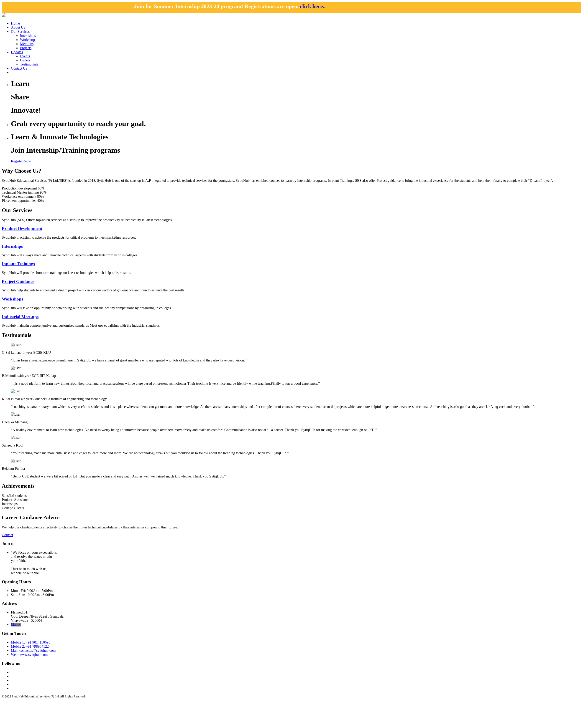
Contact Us (19, 68)
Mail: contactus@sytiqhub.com (33, 650)
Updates (17, 52)
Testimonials (29, 64)
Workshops (28, 40)
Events (25, 56)
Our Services (20, 31)
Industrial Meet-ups (20, 316)
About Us (18, 27)
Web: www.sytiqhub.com (29, 655)
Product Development (22, 228)
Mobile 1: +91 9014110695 (30, 642)
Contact (7, 535)
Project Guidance (18, 281)
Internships (28, 36)
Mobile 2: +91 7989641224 (31, 646)
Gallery (25, 60)
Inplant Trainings (18, 263)
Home (15, 23)
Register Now (21, 161)
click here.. (237, 6)
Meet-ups (26, 44)
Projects (25, 48)
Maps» (16, 624)
